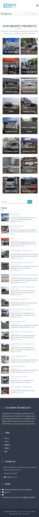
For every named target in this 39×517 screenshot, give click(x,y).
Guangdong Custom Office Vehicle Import (29, 88)
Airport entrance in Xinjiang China (21, 331)
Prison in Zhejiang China (18, 356)
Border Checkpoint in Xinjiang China (11, 127)
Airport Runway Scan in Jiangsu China (11, 108)
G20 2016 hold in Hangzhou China (21, 387)
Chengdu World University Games (22, 250)
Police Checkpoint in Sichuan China (11, 88)
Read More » (19, 221)
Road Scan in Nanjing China (19, 299)
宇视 (5, 452)
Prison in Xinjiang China (18, 321)
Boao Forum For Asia (17, 226)
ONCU (6, 442)
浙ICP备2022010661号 (22, 514)
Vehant (7, 438)
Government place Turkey (19, 376)
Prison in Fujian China (17, 366)
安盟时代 (7, 445)
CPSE (11, 72)
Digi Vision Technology (22, 511)
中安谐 (6, 448)
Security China (11, 52)
